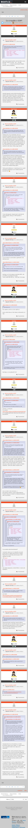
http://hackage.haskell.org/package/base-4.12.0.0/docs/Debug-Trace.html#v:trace (12, 596)
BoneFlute (14, 25)
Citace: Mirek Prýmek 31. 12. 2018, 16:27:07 (11, 440)
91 (23, 16)
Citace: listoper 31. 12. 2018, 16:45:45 (10, 654)
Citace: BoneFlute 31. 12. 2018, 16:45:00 (10, 514)
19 (6, 16)
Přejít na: (8, 799)
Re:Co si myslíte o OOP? (10, 39)
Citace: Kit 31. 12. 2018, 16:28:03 (9, 339)
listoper (14, 224)
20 (9, 16)
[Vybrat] (7, 48)
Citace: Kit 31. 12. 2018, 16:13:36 (9, 44)
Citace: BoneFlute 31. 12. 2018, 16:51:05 (10, 714)
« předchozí (22, 9)
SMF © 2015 (12, 807)
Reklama (18, 825)
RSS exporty (22, 827)
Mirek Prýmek (14, 109)
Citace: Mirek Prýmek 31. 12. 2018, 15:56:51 (11, 242)
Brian (21, 808)
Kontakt (13, 825)
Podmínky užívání (15, 826)
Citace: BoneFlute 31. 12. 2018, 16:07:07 (10, 84)
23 (17, 16)
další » (26, 9)
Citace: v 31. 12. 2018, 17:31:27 (8, 689)
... (3, 16)
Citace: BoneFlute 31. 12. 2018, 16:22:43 (10, 190)
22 (15, 16)
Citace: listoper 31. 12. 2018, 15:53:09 (11, 245)
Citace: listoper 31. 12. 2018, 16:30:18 (10, 304)
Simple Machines (19, 807)
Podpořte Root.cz (15, 827)
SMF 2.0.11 (7, 807)
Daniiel (12, 808)
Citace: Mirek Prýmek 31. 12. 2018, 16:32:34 (11, 397)
